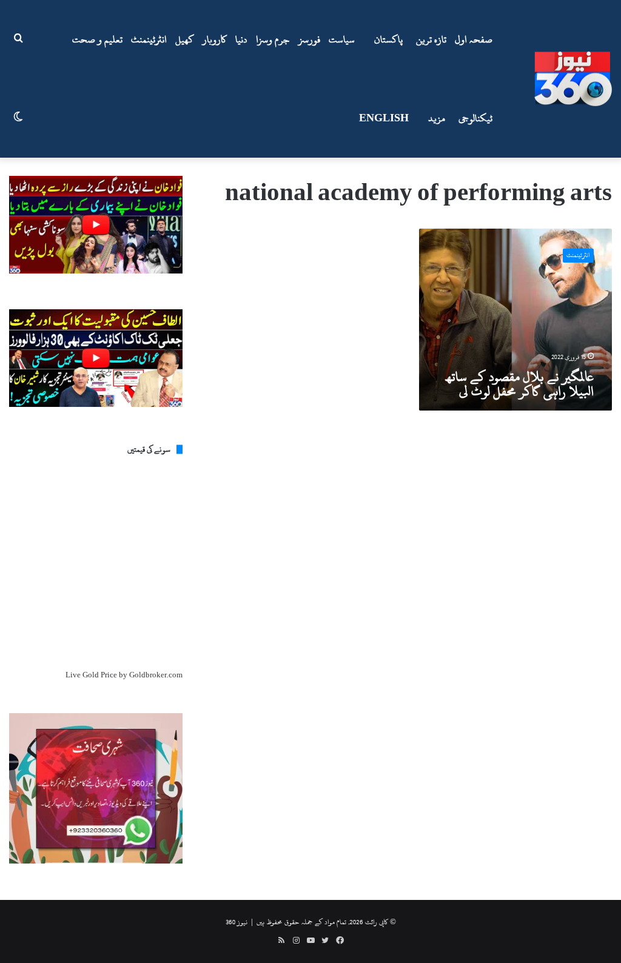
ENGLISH (384, 118)
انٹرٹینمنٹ (149, 39)
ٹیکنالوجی (475, 118)
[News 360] (573, 79)
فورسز (309, 39)
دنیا (241, 39)
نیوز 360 (236, 921)
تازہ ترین (431, 39)
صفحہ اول (473, 39)
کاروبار (215, 39)
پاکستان (388, 39)
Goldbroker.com (156, 675)
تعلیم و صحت (97, 39)
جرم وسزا (273, 39)
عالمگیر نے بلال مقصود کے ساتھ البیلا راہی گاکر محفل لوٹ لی (520, 383)
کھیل (184, 39)
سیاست (342, 39)
